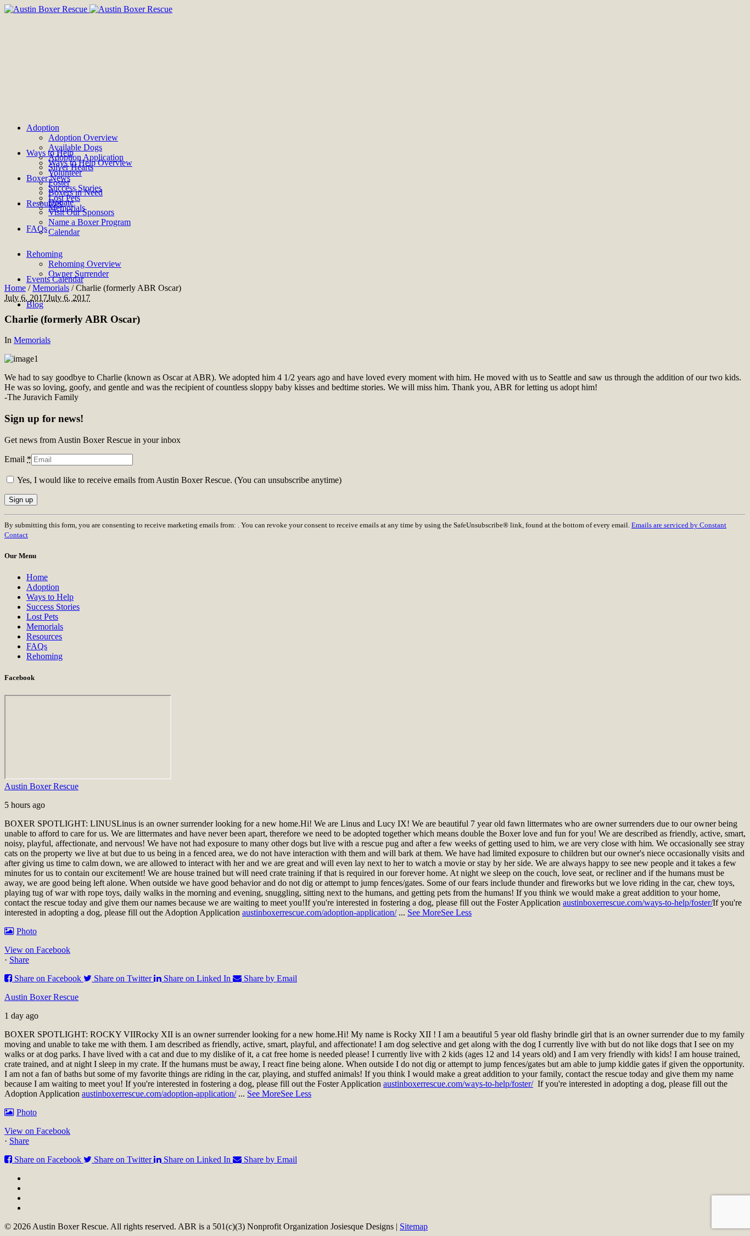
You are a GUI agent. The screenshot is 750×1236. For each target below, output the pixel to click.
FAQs (36, 646)
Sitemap (414, 1226)
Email (17, 459)
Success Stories (53, 606)
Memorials (50, 288)
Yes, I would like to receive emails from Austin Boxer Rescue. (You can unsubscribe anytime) (178, 480)
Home (15, 288)
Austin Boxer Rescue (41, 786)
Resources (44, 636)
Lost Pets (42, 616)
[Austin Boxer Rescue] (88, 9)
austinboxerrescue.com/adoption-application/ (319, 912)
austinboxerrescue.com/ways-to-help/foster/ (638, 902)
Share (19, 959)
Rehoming (44, 656)
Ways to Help (50, 597)
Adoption (42, 587)
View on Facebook (37, 949)
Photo (26, 931)
